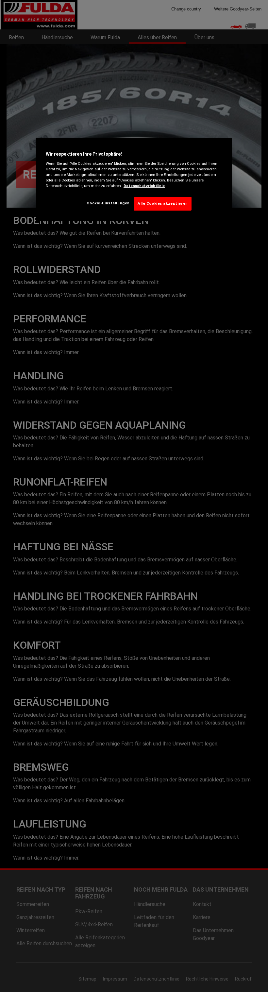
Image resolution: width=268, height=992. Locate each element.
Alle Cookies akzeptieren (163, 203)
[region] (134, 179)
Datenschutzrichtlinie (144, 185)
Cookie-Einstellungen (108, 203)
